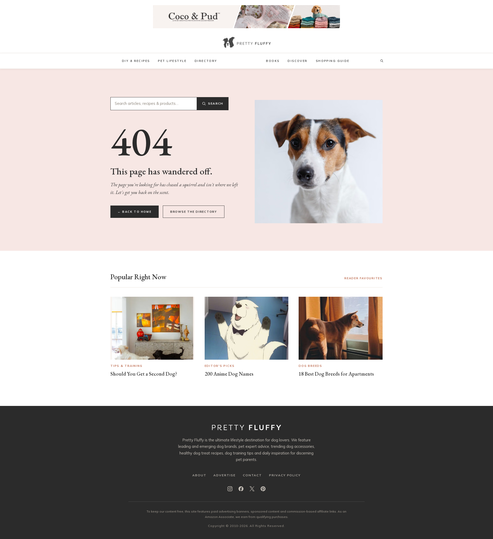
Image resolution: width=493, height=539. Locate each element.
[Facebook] (241, 488)
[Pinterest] (263, 488)
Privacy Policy (285, 475)
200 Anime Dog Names (229, 373)
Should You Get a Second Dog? (143, 373)
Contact (252, 475)
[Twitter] (252, 488)
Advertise (224, 475)
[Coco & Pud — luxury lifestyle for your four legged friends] (246, 16)
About (199, 475)
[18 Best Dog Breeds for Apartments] (341, 328)
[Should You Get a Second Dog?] (152, 328)
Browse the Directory (193, 211)
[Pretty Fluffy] (246, 43)
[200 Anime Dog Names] (247, 328)
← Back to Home (134, 211)
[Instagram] (229, 488)
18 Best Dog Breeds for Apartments (336, 373)
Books (272, 61)
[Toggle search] (382, 61)
